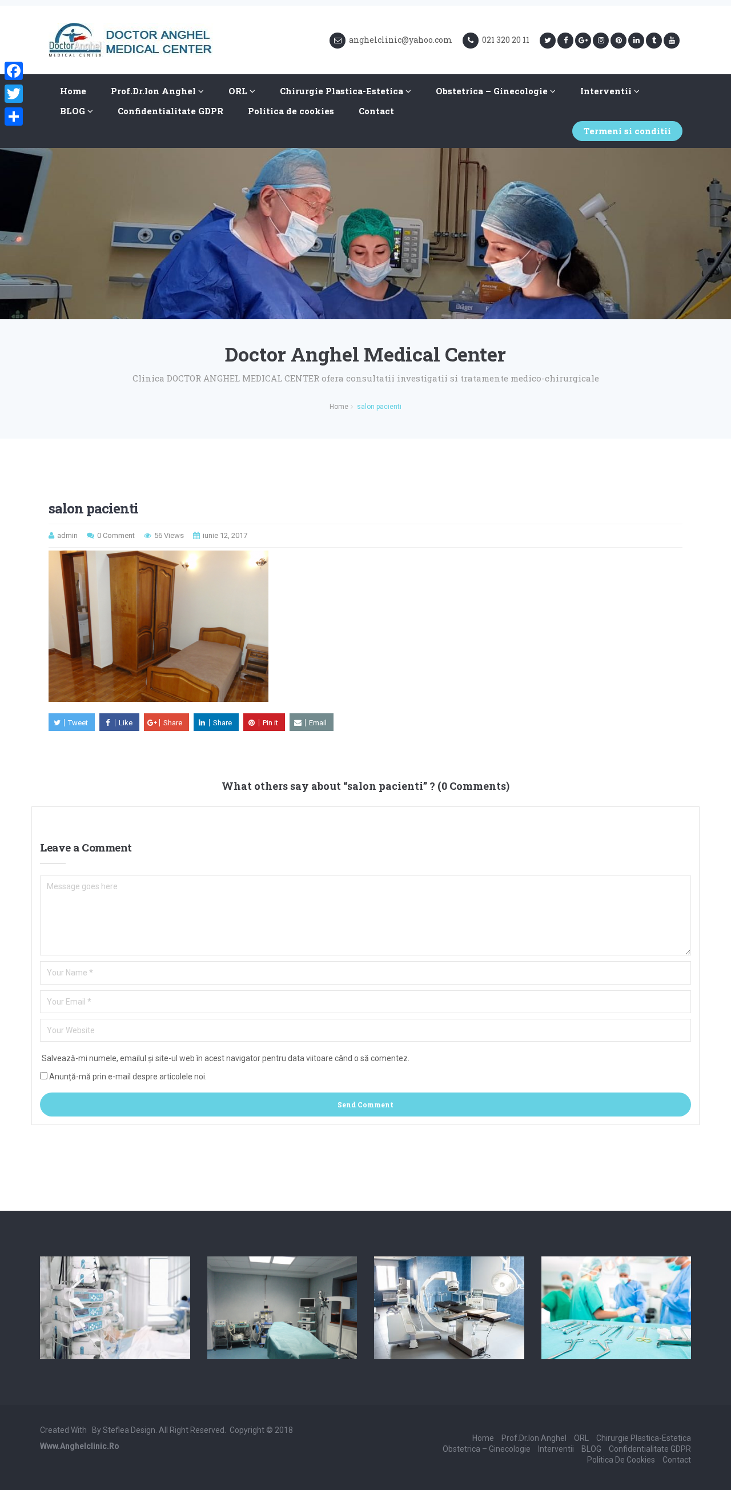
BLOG (73, 111)
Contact (376, 111)
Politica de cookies (291, 111)
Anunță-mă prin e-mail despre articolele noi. (128, 1076)
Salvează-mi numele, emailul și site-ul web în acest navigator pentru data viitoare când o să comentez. (225, 1058)
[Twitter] (548, 41)
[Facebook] (565, 41)
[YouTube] (672, 41)
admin (67, 535)
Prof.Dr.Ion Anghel (154, 91)
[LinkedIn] (636, 41)
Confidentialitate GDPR (170, 111)
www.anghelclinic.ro (79, 1446)
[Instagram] (601, 41)
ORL (239, 91)
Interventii (607, 91)
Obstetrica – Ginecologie (493, 91)
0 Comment (116, 535)
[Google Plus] (583, 41)
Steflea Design (129, 1430)
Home (73, 91)
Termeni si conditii (627, 130)
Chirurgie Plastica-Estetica (342, 91)
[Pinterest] (618, 41)
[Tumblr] (654, 41)
